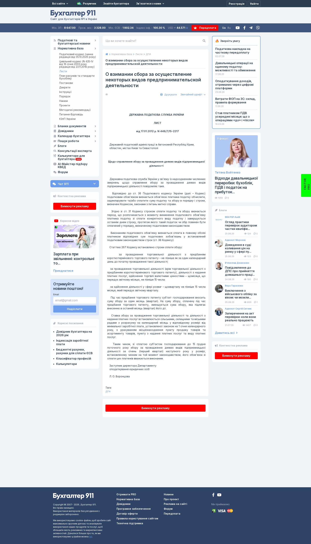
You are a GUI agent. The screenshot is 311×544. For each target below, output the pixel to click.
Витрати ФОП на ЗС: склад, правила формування (235, 100)
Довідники (66, 131)
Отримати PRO (126, 494)
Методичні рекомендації (75, 109)
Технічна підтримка (129, 523)
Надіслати (74, 309)
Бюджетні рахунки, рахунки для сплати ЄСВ (74, 351)
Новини (168, 494)
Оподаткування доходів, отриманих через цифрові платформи (234, 84)
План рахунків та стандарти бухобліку (76, 77)
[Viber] (258, 28)
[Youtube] (238, 28)
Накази (63, 100)
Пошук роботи (68, 141)
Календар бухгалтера (74, 136)
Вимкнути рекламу (75, 206)
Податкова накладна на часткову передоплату (232, 50)
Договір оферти (127, 513)
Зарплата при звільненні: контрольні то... (73, 258)
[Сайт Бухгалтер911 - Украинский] (73, 495)
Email (56, 294)
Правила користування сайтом (137, 518)
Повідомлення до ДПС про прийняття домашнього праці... (240, 271)
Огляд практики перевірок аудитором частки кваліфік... (241, 225)
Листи (63, 71)
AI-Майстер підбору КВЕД (72, 166)
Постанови (66, 82)
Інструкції (65, 91)
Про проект (171, 499)
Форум (63, 172)
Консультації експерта (75, 151)
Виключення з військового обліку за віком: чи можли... (241, 294)
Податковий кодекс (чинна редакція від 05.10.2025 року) (77, 55)
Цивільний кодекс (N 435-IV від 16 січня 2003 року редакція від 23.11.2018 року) (77, 64)
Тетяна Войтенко (227, 172)
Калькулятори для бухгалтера (71, 157)
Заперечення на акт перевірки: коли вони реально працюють (240, 317)
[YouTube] (219, 495)
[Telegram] (250, 28)
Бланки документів (72, 126)
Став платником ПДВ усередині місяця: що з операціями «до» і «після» (234, 116)
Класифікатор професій (73, 358)
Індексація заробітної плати (72, 342)
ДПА (108, 391)
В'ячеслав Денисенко (237, 263)
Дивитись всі (225, 333)
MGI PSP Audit (232, 217)
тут (90, 536)
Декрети (64, 87)
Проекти (64, 105)
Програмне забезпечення (133, 508)
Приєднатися (63, 270)
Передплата (207, 27)
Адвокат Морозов (235, 240)
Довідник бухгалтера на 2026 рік (74, 333)
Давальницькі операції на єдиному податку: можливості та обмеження (235, 66)
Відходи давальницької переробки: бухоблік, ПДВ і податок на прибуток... (236, 185)
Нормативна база (71, 48)
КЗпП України (67, 118)
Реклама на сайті (175, 503)
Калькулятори (66, 364)
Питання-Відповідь (71, 114)
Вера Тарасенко (234, 285)
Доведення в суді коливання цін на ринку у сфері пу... (238, 248)
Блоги (62, 146)
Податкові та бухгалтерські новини (74, 42)
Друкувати (170, 94)
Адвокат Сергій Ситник (238, 308)
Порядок (64, 96)
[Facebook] (244, 28)
